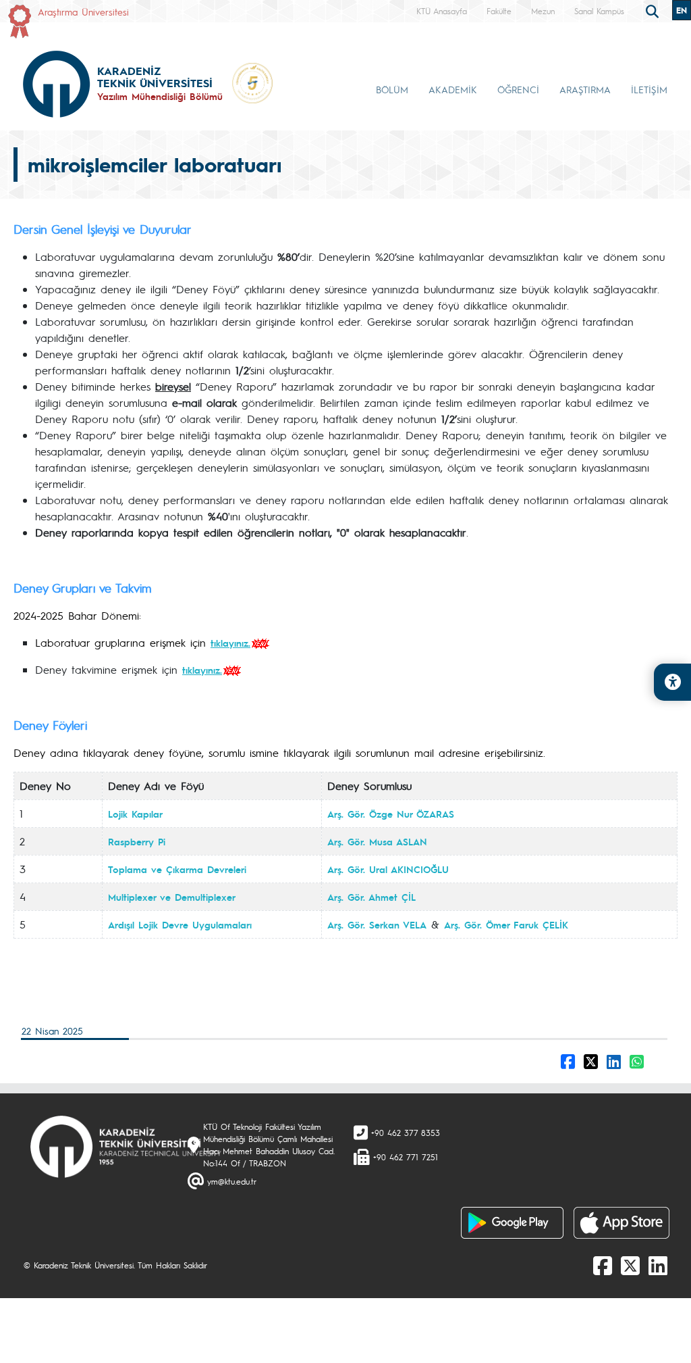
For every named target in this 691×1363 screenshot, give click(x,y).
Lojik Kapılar (135, 814)
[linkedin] (657, 1265)
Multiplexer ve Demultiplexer (172, 897)
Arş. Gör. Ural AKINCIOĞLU (388, 869)
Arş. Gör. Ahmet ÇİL (371, 897)
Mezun (543, 10)
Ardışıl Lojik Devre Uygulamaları (180, 924)
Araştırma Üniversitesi (83, 11)
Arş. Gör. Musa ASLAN (377, 841)
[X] (630, 1265)
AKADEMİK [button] (453, 89)
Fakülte (499, 10)
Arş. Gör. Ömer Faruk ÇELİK (506, 924)
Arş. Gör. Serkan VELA (376, 924)
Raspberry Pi (136, 841)
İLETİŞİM (649, 89)
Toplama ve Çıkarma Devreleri (177, 869)
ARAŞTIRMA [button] (585, 89)
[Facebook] (602, 1265)
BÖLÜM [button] (392, 89)
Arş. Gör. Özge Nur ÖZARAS (390, 814)
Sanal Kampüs (599, 10)
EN (681, 10)
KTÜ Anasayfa (441, 10)
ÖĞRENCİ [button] (518, 89)
